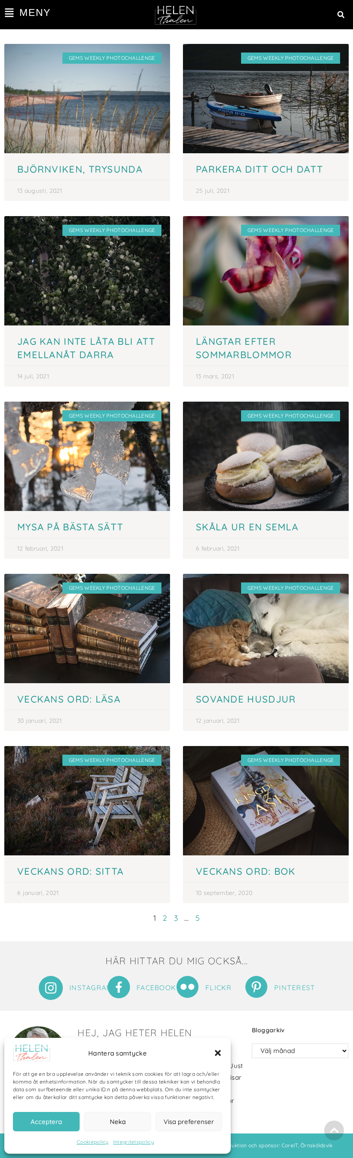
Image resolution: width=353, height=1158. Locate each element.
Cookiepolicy (93, 1142)
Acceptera (46, 1122)
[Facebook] (119, 987)
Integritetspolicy (133, 1142)
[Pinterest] (256, 987)
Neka (118, 1122)
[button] (218, 1053)
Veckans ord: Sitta (70, 871)
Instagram (91, 987)
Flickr (218, 987)
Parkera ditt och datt (259, 169)
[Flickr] (187, 987)
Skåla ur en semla (247, 527)
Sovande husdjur (246, 699)
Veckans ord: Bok (246, 871)
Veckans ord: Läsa (69, 699)
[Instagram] (51, 988)
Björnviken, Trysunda (79, 169)
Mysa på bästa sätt (70, 527)
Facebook (156, 987)
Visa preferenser (189, 1122)
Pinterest (295, 987)
